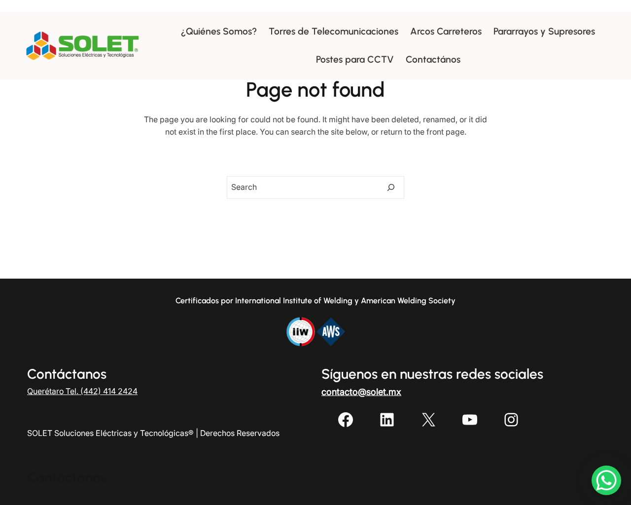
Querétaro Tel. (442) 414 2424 (82, 391)
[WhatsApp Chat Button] (606, 480)
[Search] (391, 187)
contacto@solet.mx (361, 392)
